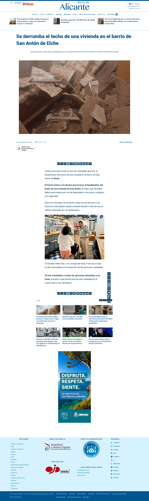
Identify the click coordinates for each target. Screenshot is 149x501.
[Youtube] (111, 467)
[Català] (24, 4)
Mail (115, 453)
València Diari (81, 475)
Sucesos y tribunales (105, 300)
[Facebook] (68, 163)
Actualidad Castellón (83, 473)
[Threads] (111, 477)
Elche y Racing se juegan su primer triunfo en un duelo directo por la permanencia (72, 341)
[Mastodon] (77, 163)
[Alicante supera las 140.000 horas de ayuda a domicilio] (57, 21)
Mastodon (117, 474)
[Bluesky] (80, 163)
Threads (116, 477)
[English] (28, 4)
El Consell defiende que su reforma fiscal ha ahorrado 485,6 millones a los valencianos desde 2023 (122, 21)
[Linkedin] (84, 163)
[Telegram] (74, 163)
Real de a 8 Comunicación (41, 494)
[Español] (32, 4)
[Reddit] (87, 163)
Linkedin (116, 449)
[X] (71, 163)
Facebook (116, 442)
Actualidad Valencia (83, 470)
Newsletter (18, 3)
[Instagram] (65, 163)
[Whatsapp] (61, 163)
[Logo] (74, 5)
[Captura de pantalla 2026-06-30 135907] (74, 387)
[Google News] (58, 163)
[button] (11, 3)
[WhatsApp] (111, 463)
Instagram (117, 446)
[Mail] (111, 453)
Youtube (116, 467)
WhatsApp (117, 463)
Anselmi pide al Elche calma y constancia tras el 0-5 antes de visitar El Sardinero (100, 341)
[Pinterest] (90, 163)
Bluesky (116, 470)
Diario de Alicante (126, 142)
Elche (38, 300)
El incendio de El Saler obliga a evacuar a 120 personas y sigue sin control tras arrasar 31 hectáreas (33, 21)
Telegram (116, 456)
